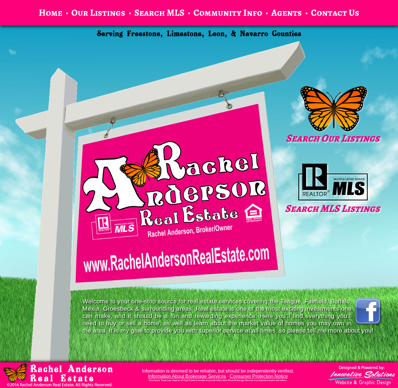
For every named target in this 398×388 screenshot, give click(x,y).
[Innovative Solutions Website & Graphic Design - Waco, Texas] (361, 375)
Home (50, 12)
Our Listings (98, 12)
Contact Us (335, 12)
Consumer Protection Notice (259, 376)
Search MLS (159, 12)
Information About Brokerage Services (187, 376)
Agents (286, 12)
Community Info (227, 12)
